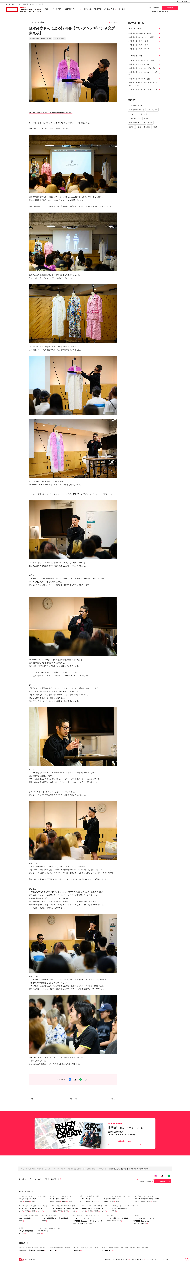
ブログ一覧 (102, 1169)
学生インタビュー (135, 118)
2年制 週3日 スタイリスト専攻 (139, 79)
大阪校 (139, 127)
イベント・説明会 (153, 7)
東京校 (131, 127)
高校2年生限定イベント (136, 110)
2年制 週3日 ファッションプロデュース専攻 (143, 73)
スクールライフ (152, 110)
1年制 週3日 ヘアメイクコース (139, 49)
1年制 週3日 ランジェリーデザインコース (143, 89)
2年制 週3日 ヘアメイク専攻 (138, 45)
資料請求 (170, 7)
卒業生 (150, 123)
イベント (132, 114)
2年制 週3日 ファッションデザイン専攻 (142, 68)
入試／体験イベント (135, 105)
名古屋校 (147, 127)
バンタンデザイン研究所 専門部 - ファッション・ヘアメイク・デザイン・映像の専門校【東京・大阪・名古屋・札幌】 (58, 1169)
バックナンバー (143, 114)
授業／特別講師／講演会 (137, 123)
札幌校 (155, 127)
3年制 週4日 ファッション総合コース (141, 60)
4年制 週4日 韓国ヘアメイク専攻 (140, 33)
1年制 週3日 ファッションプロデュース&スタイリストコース (143, 84)
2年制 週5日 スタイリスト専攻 (139, 64)
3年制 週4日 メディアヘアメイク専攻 (141, 37)
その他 (146, 118)
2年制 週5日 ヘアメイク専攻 (138, 41)
